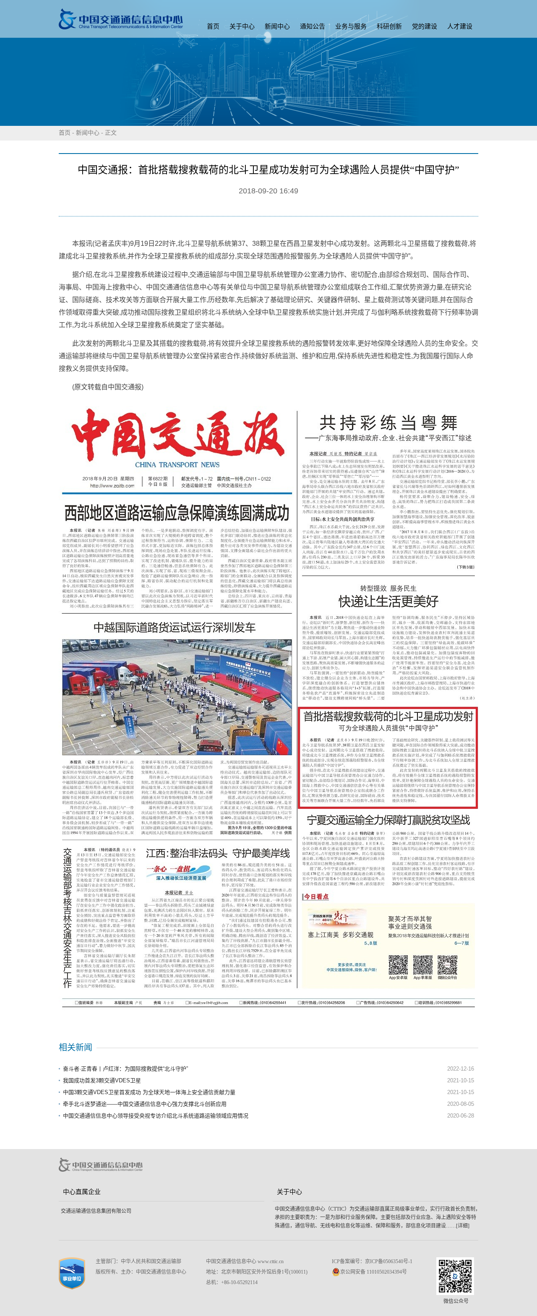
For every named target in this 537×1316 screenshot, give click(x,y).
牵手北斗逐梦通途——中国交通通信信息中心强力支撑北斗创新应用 (145, 1104)
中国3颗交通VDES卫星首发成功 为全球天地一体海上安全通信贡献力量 (149, 1092)
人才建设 (459, 26)
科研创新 (389, 26)
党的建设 (424, 26)
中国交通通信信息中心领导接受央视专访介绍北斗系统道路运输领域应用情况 (155, 1116)
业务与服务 (351, 26)
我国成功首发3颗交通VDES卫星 (102, 1080)
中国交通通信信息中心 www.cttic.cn (245, 1261)
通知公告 (312, 26)
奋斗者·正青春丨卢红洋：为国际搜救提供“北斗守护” (125, 1069)
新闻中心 (277, 26)
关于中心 (242, 26)
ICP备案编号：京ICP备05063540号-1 (372, 1261)
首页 (213, 26)
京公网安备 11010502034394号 (373, 1272)
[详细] (462, 1226)
